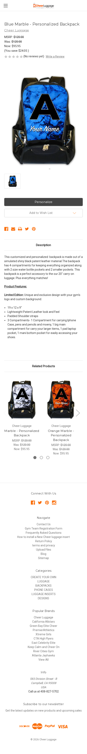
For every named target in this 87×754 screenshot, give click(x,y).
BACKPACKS (43, 585)
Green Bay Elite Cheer (43, 625)
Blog (43, 553)
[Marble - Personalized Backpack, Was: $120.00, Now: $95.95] (22, 399)
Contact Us (44, 524)
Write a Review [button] (55, 56)
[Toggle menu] (5, 5)
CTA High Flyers (43, 638)
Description (43, 245)
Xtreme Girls (43, 634)
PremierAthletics (43, 630)
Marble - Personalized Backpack (21, 433)
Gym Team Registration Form (43, 528)
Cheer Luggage (43, 617)
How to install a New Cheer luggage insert (43, 537)
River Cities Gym (43, 651)
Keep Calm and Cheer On (43, 647)
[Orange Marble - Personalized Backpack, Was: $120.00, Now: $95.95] (61, 399)
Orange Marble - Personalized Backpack (61, 435)
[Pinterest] (34, 229)
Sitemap (43, 558)
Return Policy (43, 541)
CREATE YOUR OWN (43, 577)
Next (78, 413)
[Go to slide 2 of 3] (41, 457)
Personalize (43, 202)
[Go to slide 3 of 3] (47, 457)
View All (43, 659)
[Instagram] (54, 503)
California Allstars (43, 621)
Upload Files (43, 549)
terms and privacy (43, 545)
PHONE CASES (43, 589)
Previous (5, 413)
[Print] (20, 229)
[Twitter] (27, 229)
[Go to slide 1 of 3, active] (34, 457)
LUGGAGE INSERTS (44, 594)
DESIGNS (43, 598)
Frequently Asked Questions (44, 532)
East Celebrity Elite (43, 642)
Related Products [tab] (43, 366)
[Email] (13, 229)
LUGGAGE (43, 581)
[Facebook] (6, 229)
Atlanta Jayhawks (43, 655)
